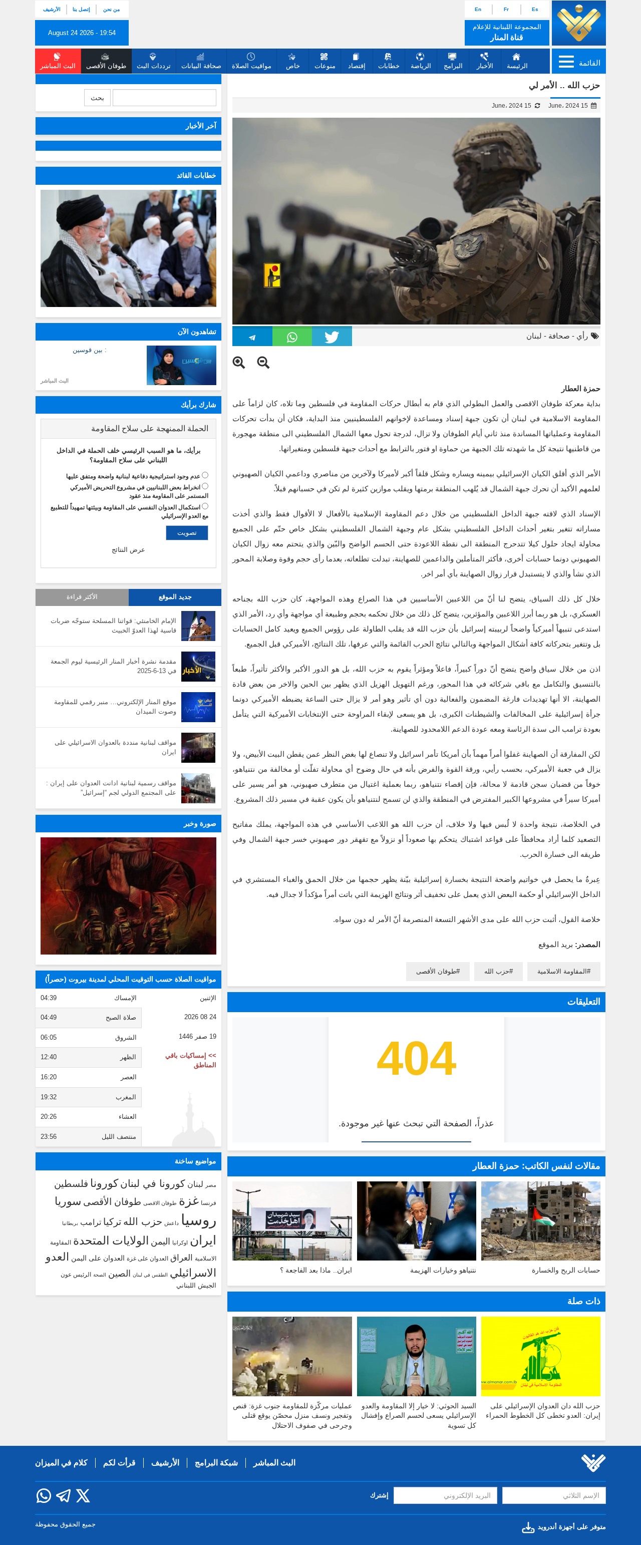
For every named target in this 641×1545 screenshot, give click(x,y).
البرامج (453, 66)
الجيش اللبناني (196, 1285)
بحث (97, 98)
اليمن (160, 1242)
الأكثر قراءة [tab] (82, 596)
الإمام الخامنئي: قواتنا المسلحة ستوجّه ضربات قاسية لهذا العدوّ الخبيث (113, 625)
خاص (293, 66)
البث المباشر (55, 381)
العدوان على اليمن (98, 1258)
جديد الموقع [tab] (175, 596)
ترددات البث (154, 66)
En (478, 9)
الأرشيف (52, 9)
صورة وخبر (200, 823)
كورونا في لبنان (152, 1183)
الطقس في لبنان (150, 1275)
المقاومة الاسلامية (562, 971)
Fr (506, 9)
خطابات (389, 66)
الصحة (99, 1275)
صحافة (559, 336)
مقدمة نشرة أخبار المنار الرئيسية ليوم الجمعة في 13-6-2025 (113, 666)
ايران (203, 1240)
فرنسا (208, 1202)
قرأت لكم (119, 1462)
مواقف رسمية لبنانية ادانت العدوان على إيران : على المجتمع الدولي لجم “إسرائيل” (111, 787)
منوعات (325, 66)
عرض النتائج (128, 549)
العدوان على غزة (147, 1258)
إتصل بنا (81, 9)
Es (535, 9)
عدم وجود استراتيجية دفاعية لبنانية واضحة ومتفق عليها (133, 476)
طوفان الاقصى (160, 1203)
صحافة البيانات (201, 66)
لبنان (534, 336)
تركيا (112, 1221)
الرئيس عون (76, 1275)
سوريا (68, 1201)
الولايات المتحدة (111, 1240)
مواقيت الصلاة (251, 66)
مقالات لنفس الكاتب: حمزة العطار (536, 1166)
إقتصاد (357, 66)
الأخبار (485, 66)
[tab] (128, 428)
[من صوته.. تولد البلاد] (128, 896)
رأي (582, 336)
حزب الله (496, 971)
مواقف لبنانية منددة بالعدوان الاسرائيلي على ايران (115, 747)
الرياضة (421, 66)
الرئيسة (517, 66)
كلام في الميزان (61, 1462)
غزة (189, 1200)
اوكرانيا (180, 1243)
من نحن (111, 9)
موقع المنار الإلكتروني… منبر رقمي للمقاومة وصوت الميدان (115, 706)
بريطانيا (70, 1223)
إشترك (379, 1495)
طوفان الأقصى (436, 971)
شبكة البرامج (216, 1462)
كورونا (104, 1183)
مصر (210, 1185)
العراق (181, 1258)
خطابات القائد (196, 175)
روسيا (198, 1219)
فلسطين (71, 1183)
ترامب (90, 1221)
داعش (171, 1223)
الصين (119, 1273)
